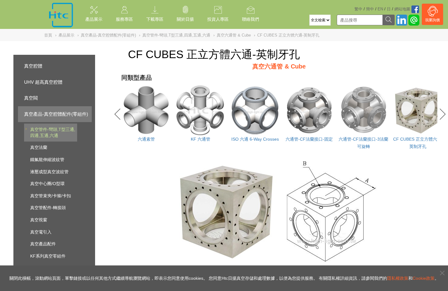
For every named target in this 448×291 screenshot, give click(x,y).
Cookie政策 (424, 278)
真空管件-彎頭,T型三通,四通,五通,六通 (52, 132)
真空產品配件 (43, 243)
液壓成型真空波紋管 (49, 171)
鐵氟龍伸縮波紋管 (47, 159)
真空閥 (31, 97)
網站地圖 (402, 9)
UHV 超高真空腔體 (43, 82)
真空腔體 (33, 65)
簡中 (370, 9)
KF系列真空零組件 (48, 256)
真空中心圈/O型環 (47, 183)
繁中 (358, 9)
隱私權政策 (397, 278)
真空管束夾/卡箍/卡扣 (50, 195)
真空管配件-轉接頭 (48, 207)
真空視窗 (38, 219)
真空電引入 (41, 232)
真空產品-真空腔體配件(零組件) (56, 114)
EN (380, 9)
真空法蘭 (38, 147)
